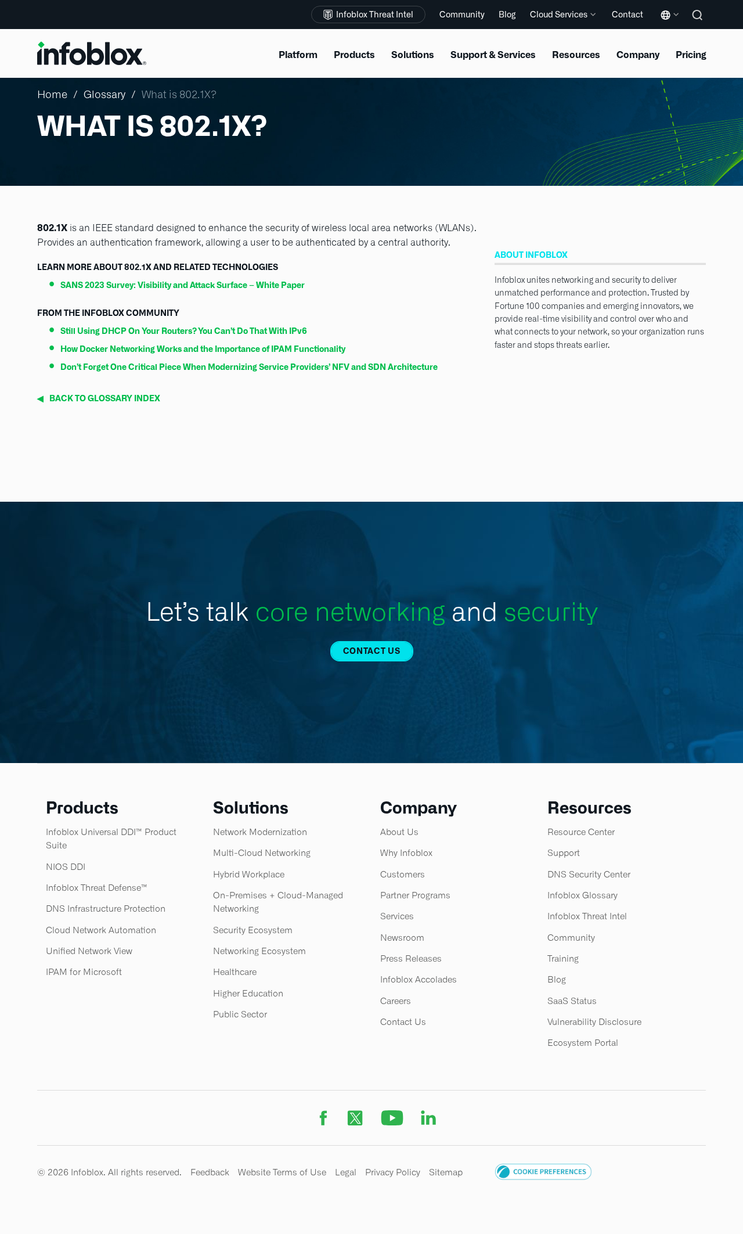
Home (52, 94)
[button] (543, 1177)
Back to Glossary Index (98, 398)
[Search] (699, 23)
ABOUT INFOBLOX (531, 255)
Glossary (104, 94)
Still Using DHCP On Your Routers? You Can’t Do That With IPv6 (183, 331)
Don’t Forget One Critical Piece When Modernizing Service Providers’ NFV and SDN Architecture (249, 367)
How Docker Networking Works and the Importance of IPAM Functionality (202, 349)
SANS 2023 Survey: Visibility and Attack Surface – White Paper (182, 285)
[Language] (668, 23)
